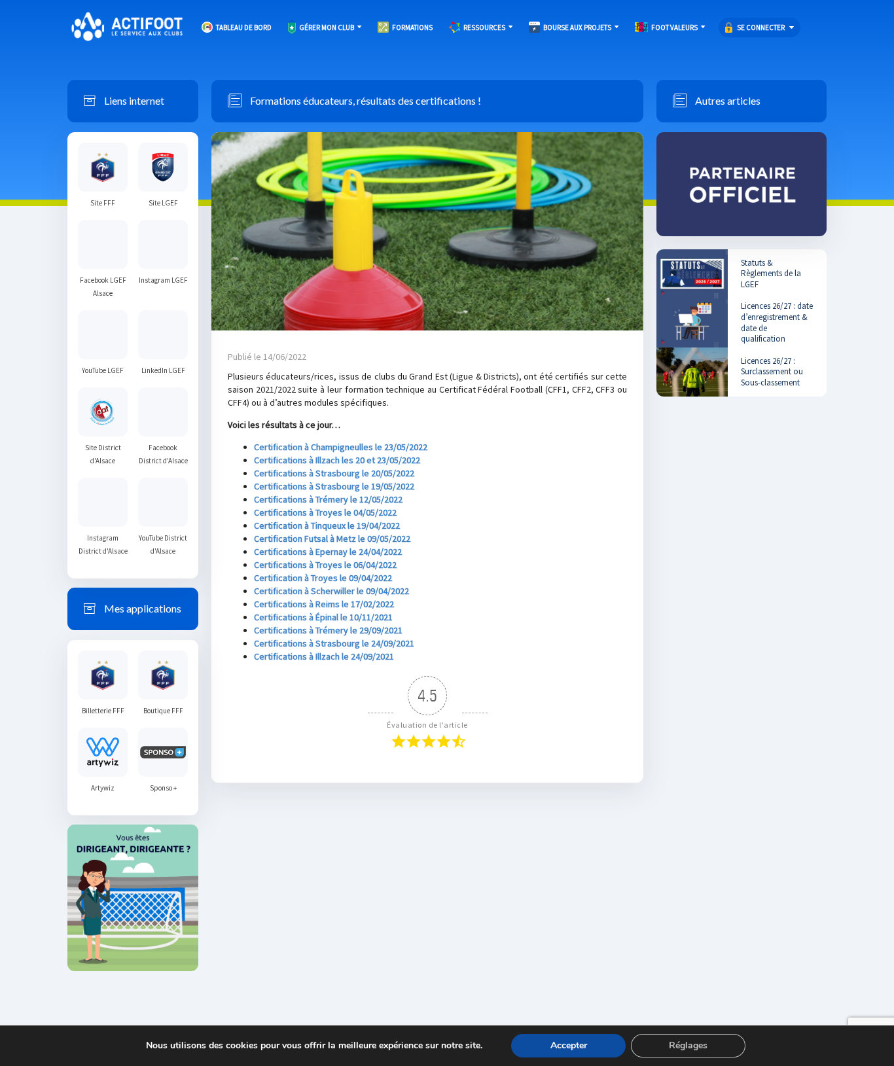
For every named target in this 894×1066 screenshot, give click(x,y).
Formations (412, 27)
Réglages (688, 1045)
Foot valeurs (674, 27)
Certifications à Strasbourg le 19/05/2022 (334, 486)
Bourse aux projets (577, 27)
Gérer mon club (326, 27)
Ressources (484, 27)
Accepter (568, 1045)
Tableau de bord (244, 27)
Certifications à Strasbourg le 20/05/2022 (334, 473)
